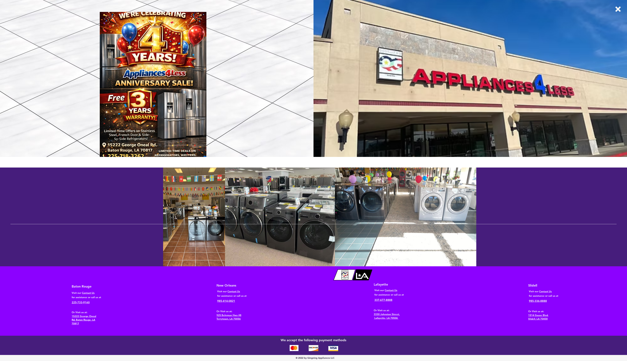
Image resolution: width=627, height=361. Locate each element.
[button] (618, 9)
